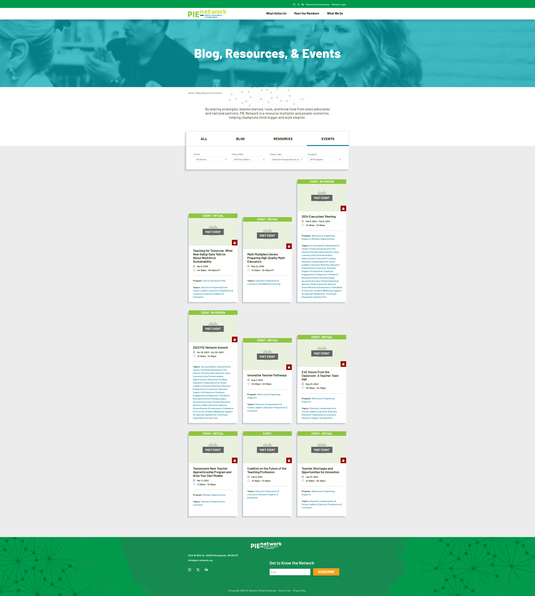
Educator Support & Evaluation (317, 418)
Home (191, 93)
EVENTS (327, 139)
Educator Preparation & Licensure (319, 414)
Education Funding (326, 258)
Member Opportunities (323, 238)
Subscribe (326, 572)
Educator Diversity (320, 264)
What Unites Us (276, 13)
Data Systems (326, 252)
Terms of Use (284, 590)
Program (312, 154)
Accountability (317, 245)
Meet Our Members (306, 13)
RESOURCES (283, 139)
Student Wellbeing (323, 290)
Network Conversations (317, 4)
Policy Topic (276, 154)
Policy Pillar (237, 154)
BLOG (240, 139)
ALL (204, 139)
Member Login (339, 4)
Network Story (276, 23)
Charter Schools (310, 252)
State (197, 154)
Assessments (332, 245)
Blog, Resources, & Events (335, 23)
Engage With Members (306, 23)
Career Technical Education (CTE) (318, 248)
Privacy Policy (299, 590)
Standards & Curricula (269, 283)
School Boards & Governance (316, 287)
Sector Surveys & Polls (214, 280)
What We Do (335, 13)
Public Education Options (322, 284)
